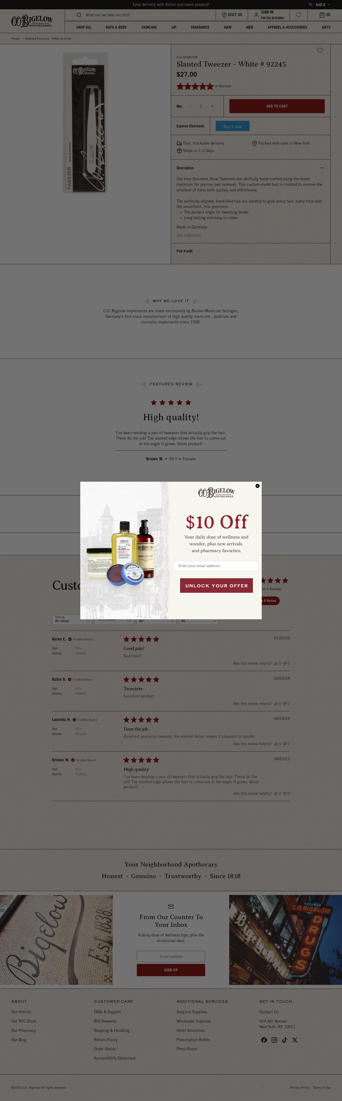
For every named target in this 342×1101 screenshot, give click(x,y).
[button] (216, 519)
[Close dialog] (257, 486)
